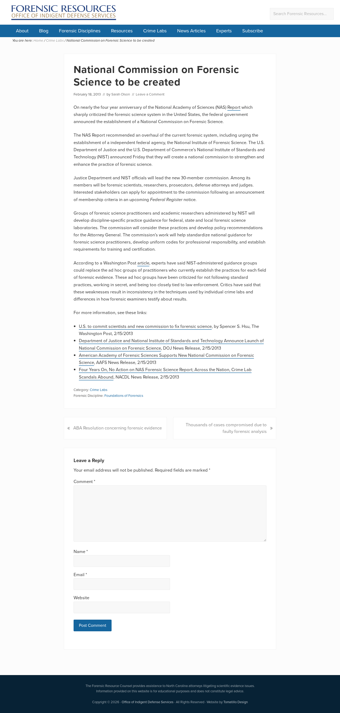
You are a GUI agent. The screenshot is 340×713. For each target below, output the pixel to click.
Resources (122, 30)
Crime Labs (155, 30)
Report (233, 107)
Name (81, 551)
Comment (84, 481)
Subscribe (252, 30)
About (22, 30)
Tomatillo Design (235, 702)
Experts (224, 30)
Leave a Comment (150, 94)
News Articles (191, 30)
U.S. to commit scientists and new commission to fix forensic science (145, 326)
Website (81, 597)
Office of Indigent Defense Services (147, 702)
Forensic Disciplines (79, 30)
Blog (43, 30)
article (143, 263)
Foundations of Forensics (123, 395)
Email (80, 574)
